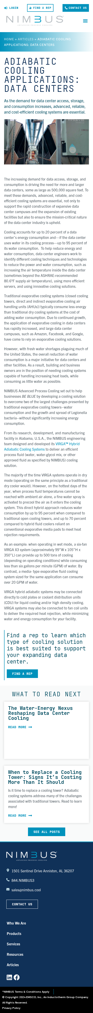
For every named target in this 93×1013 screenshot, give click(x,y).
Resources (15, 954)
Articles (26, 39)
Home (9, 39)
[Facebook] (17, 977)
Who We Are (16, 923)
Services (13, 944)
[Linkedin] (9, 977)
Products (14, 933)
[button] (85, 21)
